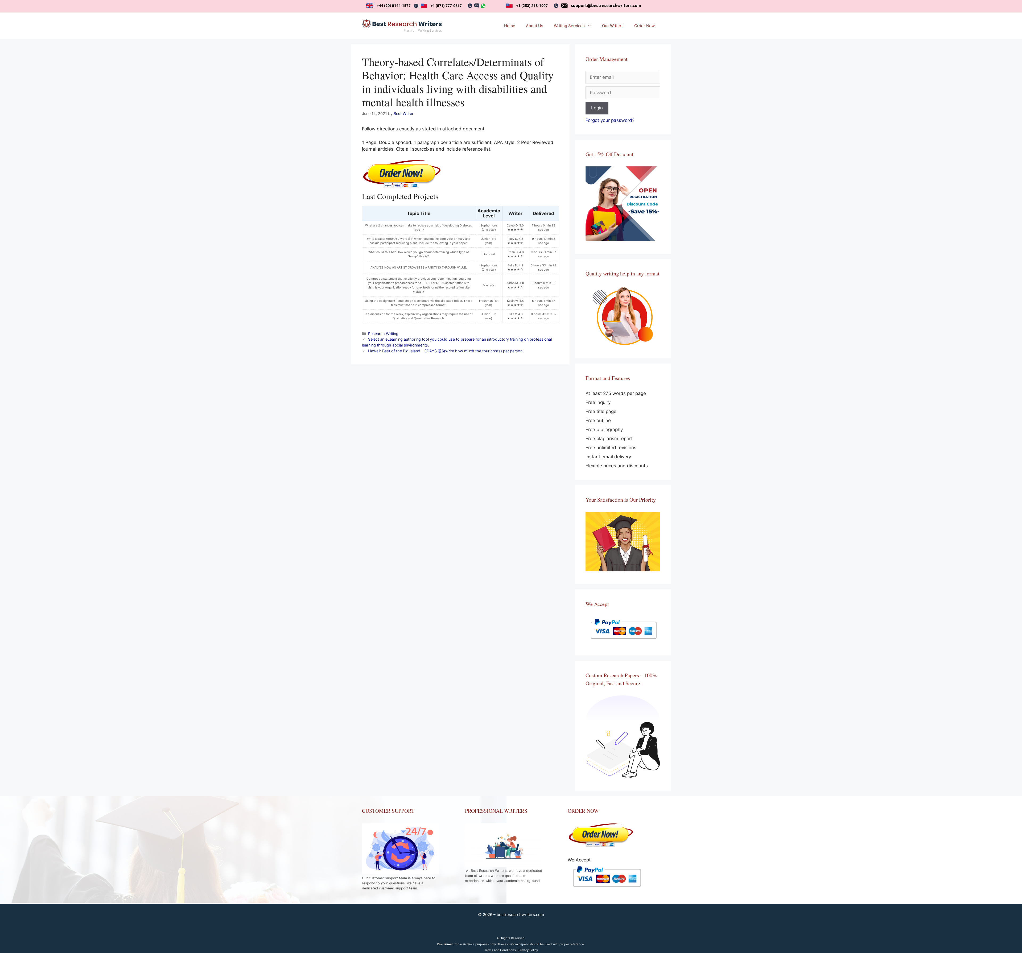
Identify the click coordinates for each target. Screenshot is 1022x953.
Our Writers (613, 25)
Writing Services (569, 25)
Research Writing (383, 333)
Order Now (644, 25)
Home (509, 25)
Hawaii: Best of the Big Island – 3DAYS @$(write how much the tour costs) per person (445, 351)
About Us (534, 25)
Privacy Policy (528, 950)
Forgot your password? (610, 120)
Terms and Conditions (500, 950)
